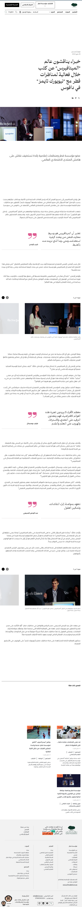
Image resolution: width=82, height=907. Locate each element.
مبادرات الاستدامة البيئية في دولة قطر (17, 857)
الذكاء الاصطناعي (23, 860)
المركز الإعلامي (27, 5)
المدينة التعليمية (12, 5)
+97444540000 (40, 898)
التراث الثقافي (65, 803)
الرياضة (40, 758)
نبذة (52, 850)
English (11, 12)
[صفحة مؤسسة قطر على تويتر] (51, 903)
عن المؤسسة (73, 850)
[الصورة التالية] (3, 297)
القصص (26, 829)
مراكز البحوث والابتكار (22, 855)
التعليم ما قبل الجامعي (46, 852)
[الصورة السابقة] (7, 297)
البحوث (67, 12)
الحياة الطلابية (49, 857)
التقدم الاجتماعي (75, 754)
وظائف (75, 864)
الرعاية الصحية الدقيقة (22, 862)
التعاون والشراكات (74, 806)
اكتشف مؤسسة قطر (45, 3)
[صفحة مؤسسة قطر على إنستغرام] (39, 903)
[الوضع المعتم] (16, 11)
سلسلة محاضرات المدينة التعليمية (18, 875)
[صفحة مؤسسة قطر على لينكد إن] (43, 903)
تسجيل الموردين (72, 874)
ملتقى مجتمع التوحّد (23, 878)
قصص (75, 855)
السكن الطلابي (48, 862)
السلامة (35, 12)
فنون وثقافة (76, 803)
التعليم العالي (49, 855)
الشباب (70, 752)
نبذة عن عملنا (24, 827)
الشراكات (74, 862)
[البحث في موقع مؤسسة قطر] (6, 12)
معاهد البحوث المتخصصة (21, 852)
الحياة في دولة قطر (23, 873)
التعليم (74, 12)
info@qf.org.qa (38, 896)
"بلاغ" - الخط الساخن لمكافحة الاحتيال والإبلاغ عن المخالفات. (67, 902)
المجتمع (60, 12)
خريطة (75, 867)
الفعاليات (26, 832)
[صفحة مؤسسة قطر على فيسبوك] (47, 903)
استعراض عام (73, 869)
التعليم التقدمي (48, 869)
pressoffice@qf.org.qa (70, 885)
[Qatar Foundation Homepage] (73, 5)
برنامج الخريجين (49, 867)
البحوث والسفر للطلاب (46, 864)
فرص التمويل (49, 860)
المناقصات (74, 871)
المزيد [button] (53, 12)
